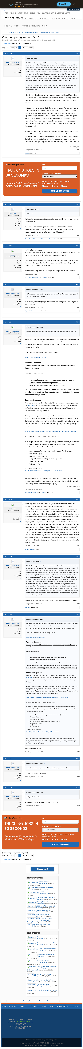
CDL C (65, 186)
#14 (77, 284)
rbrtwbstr (39, 912)
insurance (31, 406)
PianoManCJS (43, 883)
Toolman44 (40, 899)
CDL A (46, 186)
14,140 (19, 261)
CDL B (55, 186)
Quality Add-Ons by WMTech (41, 1043)
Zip (43, 165)
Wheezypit (40, 986)
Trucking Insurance (31, 26)
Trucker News (25, 1019)
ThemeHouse (53, 1045)
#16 (77, 499)
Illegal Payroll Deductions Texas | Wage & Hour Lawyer (44, 471)
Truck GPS (32, 19)
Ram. (35, 982)
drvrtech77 (40, 938)
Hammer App (20, 1024)
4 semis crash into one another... (47, 937)
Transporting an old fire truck (45, 910)
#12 (77, 204)
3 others (55, 239)
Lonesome (44, 277)
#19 (77, 758)
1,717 (19, 514)
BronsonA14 (42, 956)
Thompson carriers (43, 984)
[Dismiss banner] (73, 4)
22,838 (19, 219)
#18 (77, 614)
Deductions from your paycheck (36, 357)
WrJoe (36, 916)
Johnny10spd (43, 950)
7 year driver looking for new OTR (47, 990)
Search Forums (9, 17)
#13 (77, 246)
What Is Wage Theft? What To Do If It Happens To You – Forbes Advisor (50, 431)
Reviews (43, 19)
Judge (12, 255)
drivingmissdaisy (42, 40)
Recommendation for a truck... (46, 898)
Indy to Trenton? (44, 882)
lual (49, 239)
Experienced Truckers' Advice (20, 40)
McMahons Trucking (33, 970)
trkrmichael (40, 903)
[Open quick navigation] (77, 32)
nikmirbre (39, 908)
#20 (77, 787)
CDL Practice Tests (57, 19)
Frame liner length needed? (46, 954)
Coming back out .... (43, 902)
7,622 (19, 299)
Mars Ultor (40, 992)
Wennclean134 (44, 893)
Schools (71, 19)
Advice (41, 892)
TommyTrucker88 (32, 922)
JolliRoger (28, 277)
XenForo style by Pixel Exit (41, 1042)
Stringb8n (43, 492)
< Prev (12, 48)
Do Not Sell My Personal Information (20, 1027)
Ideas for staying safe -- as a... (41, 924)
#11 (77, 53)
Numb (27, 153)
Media (44, 26)
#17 (77, 556)
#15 (77, 322)
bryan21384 (35, 277)
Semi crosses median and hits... (47, 943)
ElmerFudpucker (12, 293)
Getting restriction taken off (47, 948)
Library (11, 1022)
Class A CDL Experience (51, 173)
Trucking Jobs (19, 19)
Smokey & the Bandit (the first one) (43, 888)
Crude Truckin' (29, 239)
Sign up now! (42, 869)
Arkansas (18, 267)
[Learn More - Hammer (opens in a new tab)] (41, 4)
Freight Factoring (12, 26)
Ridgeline (12, 213)
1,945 (19, 68)
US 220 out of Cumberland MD (45, 906)
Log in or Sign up (73, 9)
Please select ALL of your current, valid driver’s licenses (56, 182)
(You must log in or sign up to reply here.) (15, 853)
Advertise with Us (25, 1022)
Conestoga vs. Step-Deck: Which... (44, 980)
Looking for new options (42, 914)
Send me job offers (60, 191)
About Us (13, 1019)
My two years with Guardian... (43, 974)
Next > (31, 48)
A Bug (36, 976)
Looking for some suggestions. (46, 919)
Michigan (18, 226)
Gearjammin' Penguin (40, 239)
